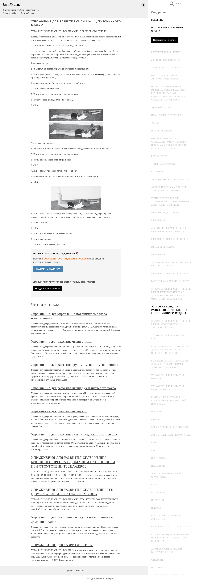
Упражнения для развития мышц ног (59, 411)
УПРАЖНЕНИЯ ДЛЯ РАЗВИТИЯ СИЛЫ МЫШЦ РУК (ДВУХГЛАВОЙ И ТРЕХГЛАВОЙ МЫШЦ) (72, 491)
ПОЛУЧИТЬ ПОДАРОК (48, 269)
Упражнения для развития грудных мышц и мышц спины (74, 364)
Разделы (80, 570)
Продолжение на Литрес (164, 39)
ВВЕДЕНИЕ (157, 19)
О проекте (69, 570)
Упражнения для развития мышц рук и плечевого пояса (73, 388)
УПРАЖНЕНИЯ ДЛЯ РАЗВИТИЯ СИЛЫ (62, 545)
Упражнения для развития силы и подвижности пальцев (74, 434)
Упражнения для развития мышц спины (61, 341)
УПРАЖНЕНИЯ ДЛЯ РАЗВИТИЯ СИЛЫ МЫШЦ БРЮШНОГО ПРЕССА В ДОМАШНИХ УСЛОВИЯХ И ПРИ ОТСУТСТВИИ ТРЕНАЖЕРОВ (73, 462)
